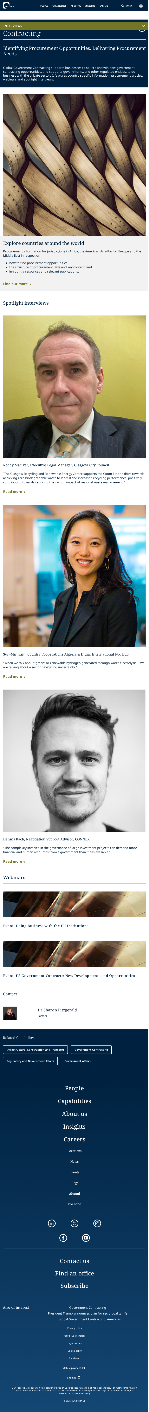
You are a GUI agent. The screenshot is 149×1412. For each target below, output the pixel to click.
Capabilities (59, 5)
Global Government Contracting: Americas (89, 1319)
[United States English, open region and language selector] (141, 6)
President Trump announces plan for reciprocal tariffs (87, 1313)
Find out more (15, 283)
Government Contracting (91, 1049)
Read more (12, 491)
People (44, 5)
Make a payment (72, 1368)
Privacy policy (74, 1328)
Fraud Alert (74, 1358)
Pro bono (74, 1204)
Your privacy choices (74, 1335)
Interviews (12, 26)
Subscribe (74, 1286)
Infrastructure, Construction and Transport (35, 1049)
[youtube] (86, 1238)
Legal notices (75, 1343)
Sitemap (71, 1377)
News (74, 1161)
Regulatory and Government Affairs (30, 1061)
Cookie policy (75, 1350)
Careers (104, 5)
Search (129, 6)
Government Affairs (77, 1061)
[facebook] (63, 1238)
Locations (74, 1151)
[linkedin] (52, 1223)
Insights (90, 5)
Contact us (74, 1261)
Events (74, 1172)
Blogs (74, 1183)
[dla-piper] (15, 5)
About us (76, 5)
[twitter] (74, 1223)
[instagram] (97, 1223)
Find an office (74, 1273)
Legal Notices (93, 1390)
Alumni (74, 1193)
